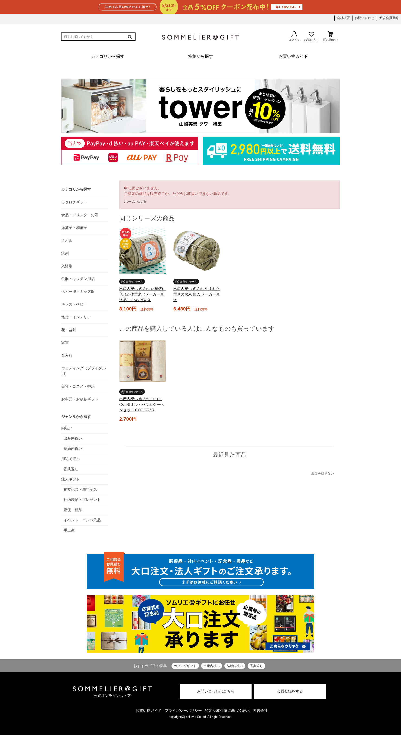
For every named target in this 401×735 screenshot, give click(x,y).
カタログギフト (185, 666)
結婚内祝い (235, 666)
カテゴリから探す (76, 189)
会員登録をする (290, 691)
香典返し (256, 666)
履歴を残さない (322, 473)
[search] (129, 37)
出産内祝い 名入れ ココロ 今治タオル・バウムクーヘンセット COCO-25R (141, 404)
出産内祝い (212, 666)
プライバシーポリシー (183, 710)
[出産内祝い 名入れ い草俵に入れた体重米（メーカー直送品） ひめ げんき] (142, 251)
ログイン (294, 40)
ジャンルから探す (76, 417)
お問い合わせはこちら (215, 691)
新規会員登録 (389, 18)
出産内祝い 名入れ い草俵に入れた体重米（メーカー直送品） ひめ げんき (142, 294)
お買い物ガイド (149, 710)
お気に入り (311, 40)
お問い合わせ (364, 18)
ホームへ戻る (135, 201)
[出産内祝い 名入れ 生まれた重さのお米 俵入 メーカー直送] (196, 251)
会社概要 (343, 18)
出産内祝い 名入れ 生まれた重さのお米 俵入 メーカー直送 (196, 294)
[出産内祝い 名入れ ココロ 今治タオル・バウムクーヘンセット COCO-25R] (142, 361)
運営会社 (260, 710)
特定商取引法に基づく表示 (227, 710)
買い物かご (330, 40)
